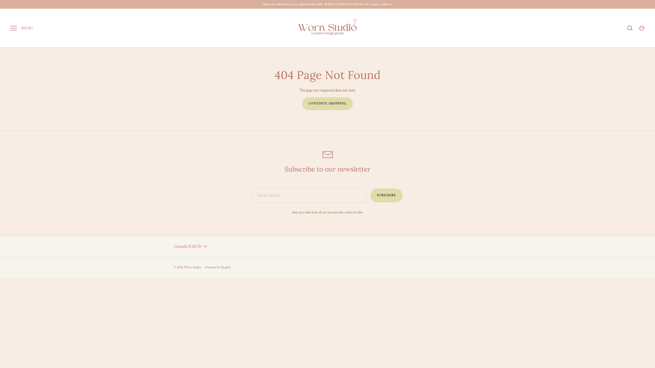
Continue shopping (327, 103)
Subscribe (386, 195)
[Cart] (641, 28)
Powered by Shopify (218, 267)
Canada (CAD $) (187, 246)
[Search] (630, 28)
